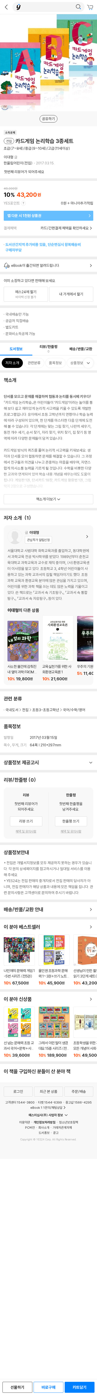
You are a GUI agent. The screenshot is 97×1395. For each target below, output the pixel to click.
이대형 (8, 157)
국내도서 (11, 709)
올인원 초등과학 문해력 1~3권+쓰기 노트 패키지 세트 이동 (54, 959)
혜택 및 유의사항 (26, 831)
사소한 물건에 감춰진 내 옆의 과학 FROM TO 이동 (23, 651)
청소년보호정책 (68, 1122)
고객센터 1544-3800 (20, 1102)
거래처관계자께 (62, 1127)
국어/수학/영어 (74, 709)
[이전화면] (6, 7)
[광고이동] (78, 7)
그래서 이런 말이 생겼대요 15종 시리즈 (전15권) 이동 (54, 1032)
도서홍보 (44, 1133)
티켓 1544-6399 (50, 1102)
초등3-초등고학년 (45, 709)
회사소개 (43, 1127)
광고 (55, 1133)
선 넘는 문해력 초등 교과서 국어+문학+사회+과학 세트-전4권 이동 (19, 1032)
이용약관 (24, 1122)
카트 (91, 7)
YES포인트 (12, 203)
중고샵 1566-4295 (78, 1102)
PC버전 (30, 1127)
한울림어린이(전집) (18, 163)
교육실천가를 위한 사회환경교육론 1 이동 (57, 648)
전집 (25, 709)
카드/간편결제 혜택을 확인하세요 (65, 228)
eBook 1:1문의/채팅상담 (46, 1108)
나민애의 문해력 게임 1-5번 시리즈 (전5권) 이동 (19, 959)
